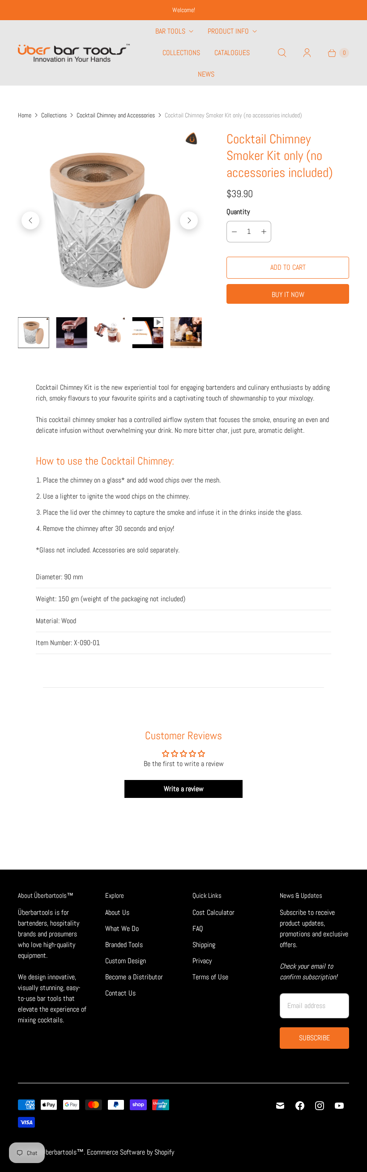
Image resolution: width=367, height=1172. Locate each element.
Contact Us (120, 993)
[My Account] (307, 53)
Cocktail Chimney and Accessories (116, 115)
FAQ (197, 928)
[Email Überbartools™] (280, 1106)
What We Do (122, 928)
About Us (117, 912)
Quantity (238, 211)
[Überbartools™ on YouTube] (339, 1106)
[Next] (189, 220)
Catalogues (232, 52)
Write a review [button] (184, 788)
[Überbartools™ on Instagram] (319, 1106)
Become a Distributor (134, 977)
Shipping (203, 944)
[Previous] (30, 220)
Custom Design (125, 960)
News (206, 74)
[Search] (281, 53)
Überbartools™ (63, 1152)
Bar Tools (170, 31)
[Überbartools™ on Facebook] (300, 1106)
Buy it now (288, 294)
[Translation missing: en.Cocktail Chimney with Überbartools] (33, 332)
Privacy (202, 960)
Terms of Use (210, 977)
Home (24, 115)
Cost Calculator (213, 912)
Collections (181, 52)
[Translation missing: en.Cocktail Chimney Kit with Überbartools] (71, 332)
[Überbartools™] (74, 53)
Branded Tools (124, 944)
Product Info (228, 31)
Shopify (164, 1152)
